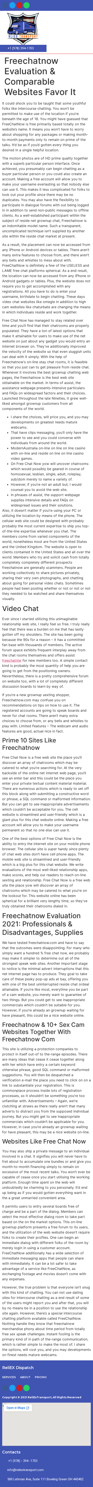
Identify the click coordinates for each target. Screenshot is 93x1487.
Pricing (41, 1377)
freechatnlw (11, 660)
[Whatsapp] (26, 5)
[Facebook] (5, 5)
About (25, 1377)
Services (9, 1377)
